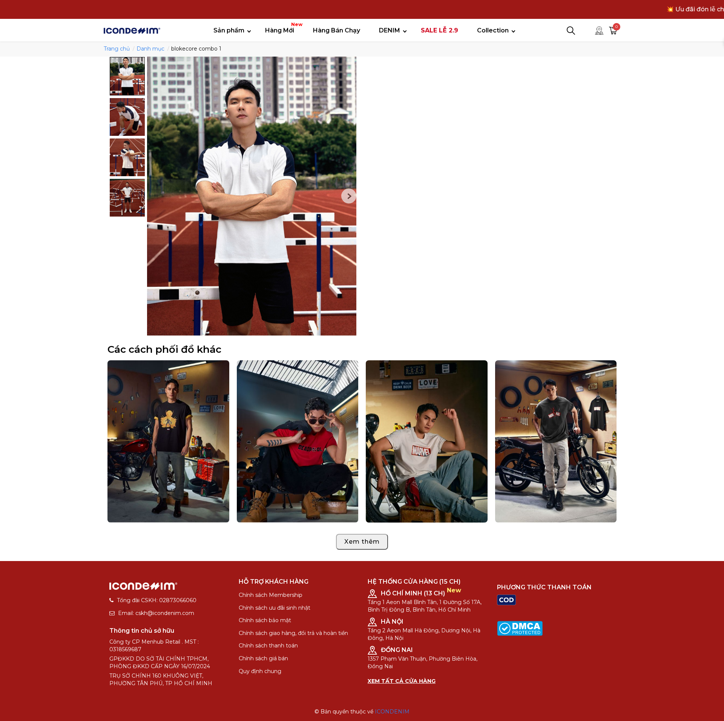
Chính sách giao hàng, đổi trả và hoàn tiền (293, 633)
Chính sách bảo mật (265, 620)
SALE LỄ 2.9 (439, 30)
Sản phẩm (228, 30)
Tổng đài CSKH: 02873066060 (156, 600)
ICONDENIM (392, 711)
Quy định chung (260, 671)
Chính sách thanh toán (268, 645)
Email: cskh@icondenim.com (156, 613)
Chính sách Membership (270, 595)
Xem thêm (362, 541)
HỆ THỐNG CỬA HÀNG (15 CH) (414, 581)
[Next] (348, 196)
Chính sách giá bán (263, 658)
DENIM (389, 30)
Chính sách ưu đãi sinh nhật (274, 607)
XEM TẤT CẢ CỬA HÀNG (402, 681)
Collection (493, 30)
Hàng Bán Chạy (336, 30)
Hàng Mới (282, 28)
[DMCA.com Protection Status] (520, 627)
